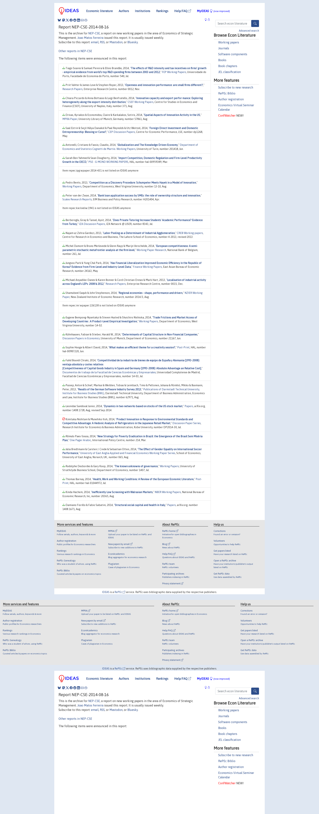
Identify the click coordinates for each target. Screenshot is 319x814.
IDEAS (105, 592)
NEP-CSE (94, 33)
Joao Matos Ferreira (90, 37)
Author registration (231, 99)
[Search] (255, 23)
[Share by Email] (82, 20)
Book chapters (227, 66)
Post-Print (183, 347)
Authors (124, 11)
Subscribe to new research (235, 87)
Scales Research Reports (77, 199)
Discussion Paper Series (186, 423)
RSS (102, 42)
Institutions (142, 11)
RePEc (118, 592)
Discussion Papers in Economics (81, 338)
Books (222, 60)
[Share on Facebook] (71, 20)
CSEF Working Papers (140, 102)
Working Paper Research (151, 250)
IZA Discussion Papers (92, 223)
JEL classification (229, 72)
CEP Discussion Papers (121, 131)
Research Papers (72, 89)
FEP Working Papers (174, 72)
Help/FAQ (181, 11)
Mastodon (116, 42)
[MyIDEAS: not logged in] (207, 19)
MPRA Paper (69, 119)
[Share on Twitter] (67, 20)
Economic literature (99, 11)
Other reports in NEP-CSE (75, 51)
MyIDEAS (213, 11)
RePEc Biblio (226, 93)
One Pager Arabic (80, 440)
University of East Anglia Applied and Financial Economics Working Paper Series (127, 453)
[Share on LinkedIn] (78, 20)
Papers (189, 406)
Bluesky (132, 42)
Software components (232, 54)
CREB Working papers (190, 233)
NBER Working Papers (168, 492)
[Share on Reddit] (74, 20)
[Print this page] (85, 20)
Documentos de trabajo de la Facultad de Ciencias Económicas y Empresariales (109, 372)
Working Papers (71, 186)
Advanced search (249, 30)
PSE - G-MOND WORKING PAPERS (108, 161)
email (95, 42)
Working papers (228, 42)
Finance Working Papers (147, 266)
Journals (223, 48)
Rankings (162, 11)
